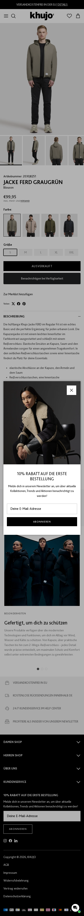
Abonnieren (42, 521)
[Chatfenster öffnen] (75, 908)
